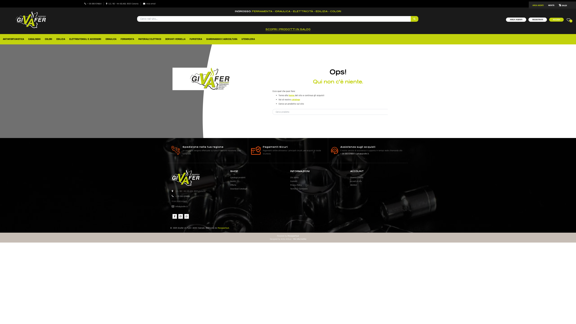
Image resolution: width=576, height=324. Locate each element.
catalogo (295, 99)
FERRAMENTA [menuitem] (127, 39)
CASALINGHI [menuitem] (34, 39)
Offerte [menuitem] (233, 185)
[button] (414, 19)
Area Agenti (516, 20)
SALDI (564, 5)
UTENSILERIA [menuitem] (248, 39)
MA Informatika (299, 239)
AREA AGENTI (538, 5)
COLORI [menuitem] (48, 39)
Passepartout (223, 228)
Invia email (151, 3)
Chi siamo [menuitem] (294, 177)
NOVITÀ (551, 5)
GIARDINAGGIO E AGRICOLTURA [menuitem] (221, 39)
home (292, 95)
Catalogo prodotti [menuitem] (237, 177)
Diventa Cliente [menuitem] (356, 177)
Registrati (537, 20)
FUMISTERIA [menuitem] (196, 39)
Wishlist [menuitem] (353, 185)
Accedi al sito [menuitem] (356, 181)
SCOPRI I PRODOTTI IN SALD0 (288, 29)
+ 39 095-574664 (94, 3)
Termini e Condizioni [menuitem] (299, 189)
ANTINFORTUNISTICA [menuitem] (13, 39)
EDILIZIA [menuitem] (60, 39)
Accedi (556, 20)
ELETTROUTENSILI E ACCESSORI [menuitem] (85, 39)
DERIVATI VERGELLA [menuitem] (175, 39)
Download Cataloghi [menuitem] (238, 189)
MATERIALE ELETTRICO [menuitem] (149, 39)
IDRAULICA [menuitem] (110, 39)
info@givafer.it (363, 153)
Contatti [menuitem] (293, 181)
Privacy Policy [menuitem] (296, 185)
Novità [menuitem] (233, 181)
